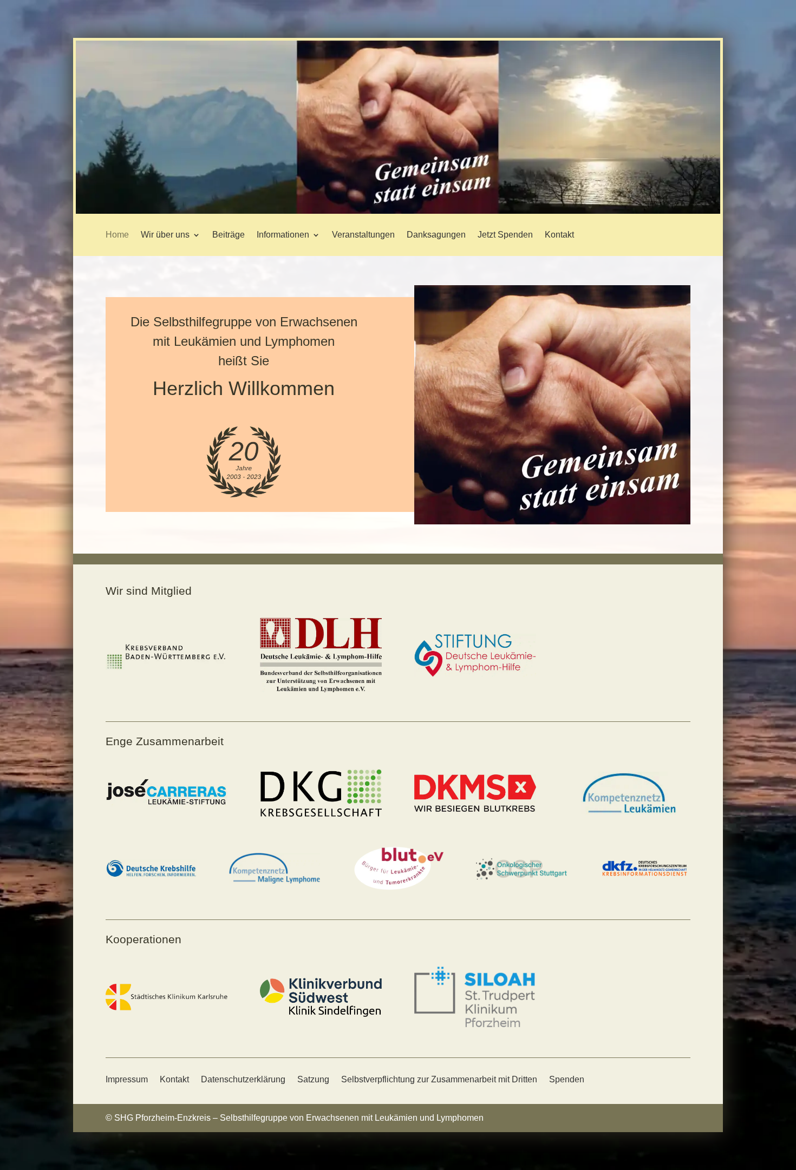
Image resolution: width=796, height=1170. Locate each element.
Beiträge (228, 234)
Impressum (127, 1079)
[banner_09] (398, 211)
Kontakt (559, 234)
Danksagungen (436, 234)
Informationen (283, 234)
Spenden (566, 1079)
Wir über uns (165, 234)
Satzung (313, 1079)
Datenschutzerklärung (243, 1079)
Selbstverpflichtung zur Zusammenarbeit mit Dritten (439, 1079)
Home (117, 234)
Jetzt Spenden (505, 234)
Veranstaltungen (363, 234)
